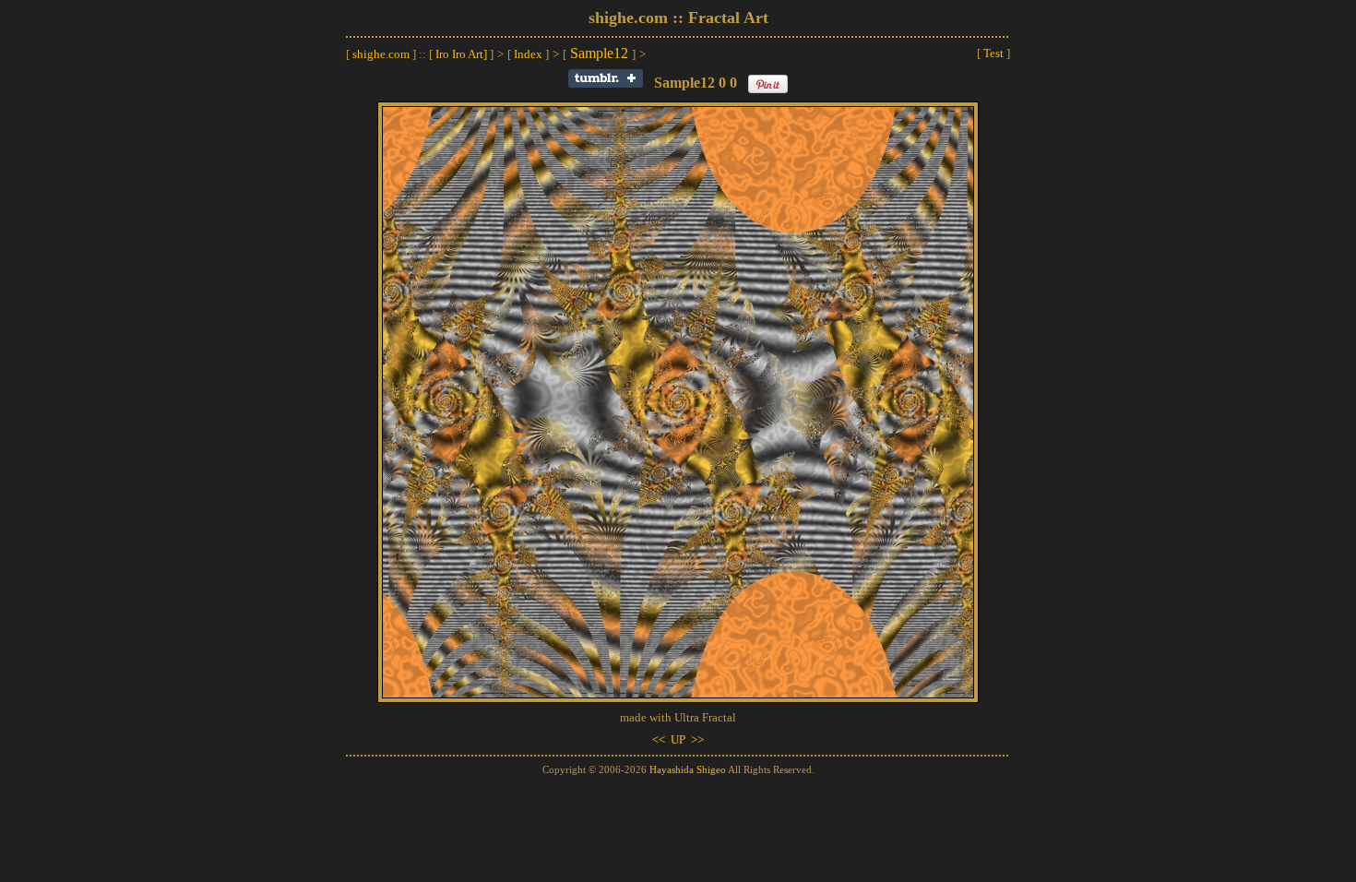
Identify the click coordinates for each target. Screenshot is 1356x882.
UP (679, 739)
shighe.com (381, 54)
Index (528, 54)
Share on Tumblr (605, 78)
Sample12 (601, 53)
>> (697, 739)
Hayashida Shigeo (687, 769)
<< (660, 739)
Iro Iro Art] (461, 54)
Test (993, 53)
